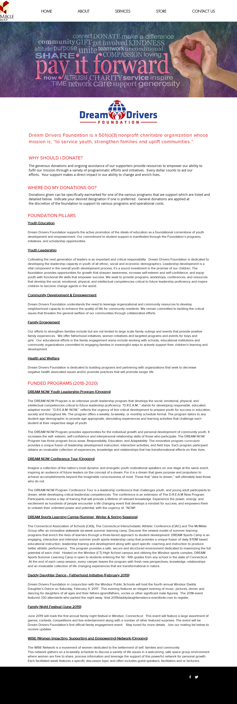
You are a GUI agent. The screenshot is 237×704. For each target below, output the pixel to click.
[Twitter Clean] (196, 677)
